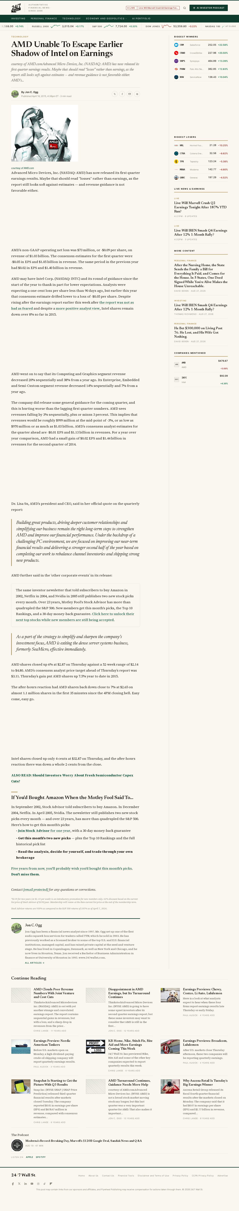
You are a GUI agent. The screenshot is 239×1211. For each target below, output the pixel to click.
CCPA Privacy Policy (203, 1175)
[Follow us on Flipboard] (51, 1183)
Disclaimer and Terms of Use (153, 1175)
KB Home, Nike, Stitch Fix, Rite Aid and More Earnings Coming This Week (130, 1045)
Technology (71, 18)
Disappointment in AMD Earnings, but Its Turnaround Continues (129, 993)
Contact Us (108, 1175)
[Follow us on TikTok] (44, 1183)
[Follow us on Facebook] (13, 1183)
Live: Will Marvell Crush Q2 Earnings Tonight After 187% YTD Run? (200, 207)
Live (155, 8)
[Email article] (130, 94)
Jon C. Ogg (31, 92)
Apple (29, 1157)
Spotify (41, 1157)
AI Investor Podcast (210, 8)
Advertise (223, 1175)
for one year (44, 830)
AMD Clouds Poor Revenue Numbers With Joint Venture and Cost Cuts (54, 993)
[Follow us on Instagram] (38, 1183)
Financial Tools (126, 1175)
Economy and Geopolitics (105, 18)
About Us (93, 1175)
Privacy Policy (180, 1175)
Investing (18, 18)
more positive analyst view (78, 308)
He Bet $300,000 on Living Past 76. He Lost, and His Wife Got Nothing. (198, 333)
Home (81, 1175)
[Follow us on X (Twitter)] (19, 1183)
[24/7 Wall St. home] (16, 8)
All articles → (35, 963)
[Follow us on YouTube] (32, 1183)
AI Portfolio (141, 18)
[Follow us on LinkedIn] (25, 1183)
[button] (184, 8)
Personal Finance (44, 18)
